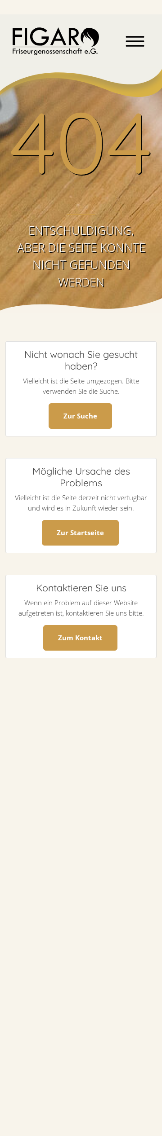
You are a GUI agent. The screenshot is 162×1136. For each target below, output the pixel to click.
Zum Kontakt (80, 637)
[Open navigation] (135, 41)
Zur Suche (80, 415)
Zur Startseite (80, 532)
